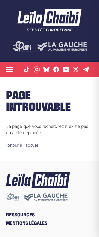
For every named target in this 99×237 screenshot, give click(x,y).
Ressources (20, 215)
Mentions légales (26, 223)
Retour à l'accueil (22, 145)
